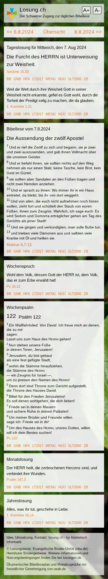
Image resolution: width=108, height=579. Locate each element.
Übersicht (54, 32)
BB (9, 79)
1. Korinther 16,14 (20, 515)
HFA (26, 79)
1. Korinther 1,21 (19, 106)
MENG (51, 79)
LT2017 (37, 79)
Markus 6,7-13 (19, 244)
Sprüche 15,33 (18, 72)
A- (97, 10)
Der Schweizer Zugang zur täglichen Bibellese (54, 16)
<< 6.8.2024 (20, 32)
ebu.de (81, 549)
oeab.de (60, 569)
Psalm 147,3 (16, 480)
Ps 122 (12, 438)
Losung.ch (33, 10)
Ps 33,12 (13, 286)
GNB (17, 79)
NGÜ (62, 79)
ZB (86, 79)
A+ (86, 10)
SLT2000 (74, 79)
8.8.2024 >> (87, 32)
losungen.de (72, 558)
